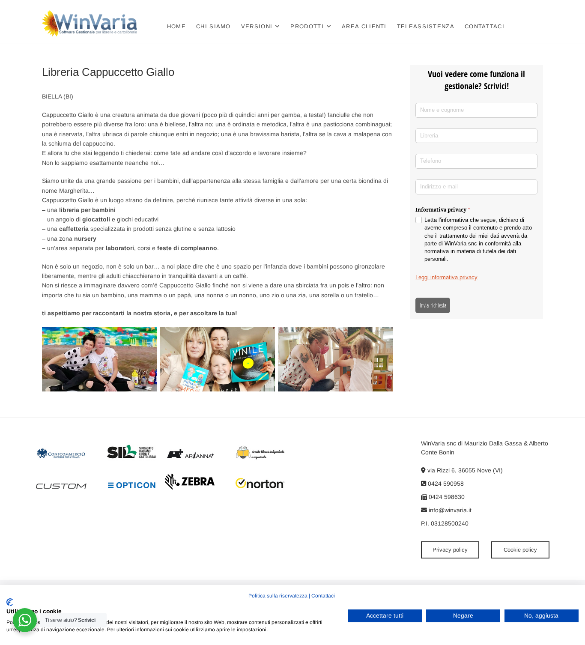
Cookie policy (520, 549)
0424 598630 (446, 496)
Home (176, 26)
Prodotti (306, 26)
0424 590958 (445, 483)
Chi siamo (213, 26)
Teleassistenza (425, 26)
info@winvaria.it (449, 510)
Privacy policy (450, 549)
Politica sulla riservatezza (277, 596)
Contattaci (484, 26)
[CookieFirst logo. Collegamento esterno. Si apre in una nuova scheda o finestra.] (9, 602)
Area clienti (364, 26)
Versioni (256, 26)
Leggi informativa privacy (446, 277)
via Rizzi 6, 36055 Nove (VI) (464, 470)
